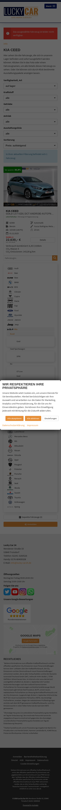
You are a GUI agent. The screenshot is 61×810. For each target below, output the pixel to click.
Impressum (32, 425)
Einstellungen (51, 418)
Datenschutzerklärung (13, 425)
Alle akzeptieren (14, 418)
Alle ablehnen (33, 418)
